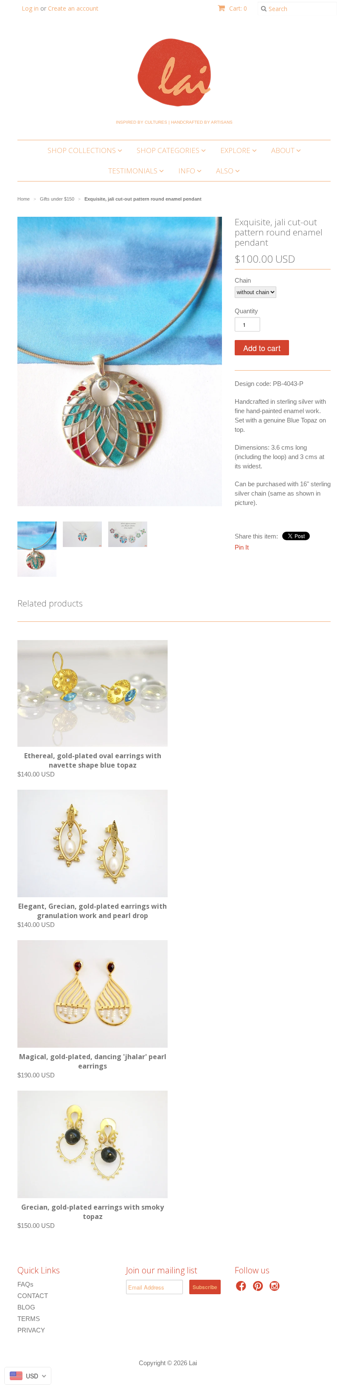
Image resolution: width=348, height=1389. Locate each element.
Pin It (242, 547)
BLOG (26, 1307)
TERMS (28, 1318)
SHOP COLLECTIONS (83, 150)
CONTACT (32, 1295)
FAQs (25, 1284)
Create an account (73, 8)
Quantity (246, 311)
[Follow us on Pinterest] (259, 1288)
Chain (243, 280)
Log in (30, 8)
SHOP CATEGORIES (169, 150)
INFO (187, 171)
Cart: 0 (237, 8)
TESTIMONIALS (133, 171)
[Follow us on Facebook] (242, 1288)
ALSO (225, 171)
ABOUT (283, 150)
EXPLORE (236, 150)
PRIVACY (31, 1330)
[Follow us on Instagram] (275, 1288)
